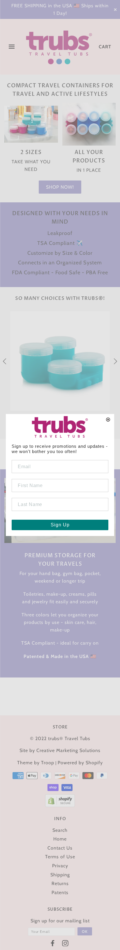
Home (60, 839)
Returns (60, 883)
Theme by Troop (35, 762)
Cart (105, 46)
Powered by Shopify (80, 762)
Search (60, 830)
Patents (60, 892)
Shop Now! (60, 187)
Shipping (60, 875)
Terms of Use (60, 856)
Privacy (60, 865)
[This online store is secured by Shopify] (60, 800)
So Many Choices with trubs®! (60, 298)
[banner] (59, 47)
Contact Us (60, 848)
